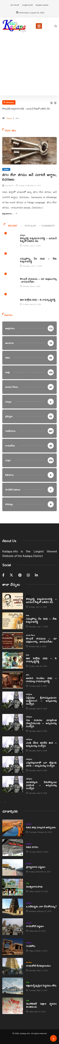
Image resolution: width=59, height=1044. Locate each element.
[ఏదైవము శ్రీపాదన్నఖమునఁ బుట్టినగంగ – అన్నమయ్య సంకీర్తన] (12, 700)
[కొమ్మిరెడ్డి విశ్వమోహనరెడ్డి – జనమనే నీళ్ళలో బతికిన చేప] (12, 601)
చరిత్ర (27, 883)
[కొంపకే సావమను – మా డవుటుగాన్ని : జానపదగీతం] (12, 640)
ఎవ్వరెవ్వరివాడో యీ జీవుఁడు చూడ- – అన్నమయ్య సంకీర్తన (41, 764)
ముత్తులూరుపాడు (34, 886)
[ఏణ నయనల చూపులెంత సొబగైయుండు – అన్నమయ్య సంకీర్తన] (12, 722)
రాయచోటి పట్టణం (35, 926)
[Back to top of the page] (53, 1039)
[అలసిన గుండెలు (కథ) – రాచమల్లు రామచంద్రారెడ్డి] (12, 680)
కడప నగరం (32, 846)
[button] (51, 102)
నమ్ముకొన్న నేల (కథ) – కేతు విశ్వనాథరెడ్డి (38, 260)
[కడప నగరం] (12, 847)
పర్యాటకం (29, 823)
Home (9, 118)
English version (42, 5)
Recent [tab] (12, 225)
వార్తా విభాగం (9, 185)
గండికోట (30, 945)
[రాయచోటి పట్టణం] (12, 926)
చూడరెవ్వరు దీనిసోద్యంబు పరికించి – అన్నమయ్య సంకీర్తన (41, 785)
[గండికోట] (12, 946)
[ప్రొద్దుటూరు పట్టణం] (12, 867)
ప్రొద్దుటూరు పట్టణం (35, 866)
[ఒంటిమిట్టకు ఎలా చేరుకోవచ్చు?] (12, 907)
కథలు (21, 255)
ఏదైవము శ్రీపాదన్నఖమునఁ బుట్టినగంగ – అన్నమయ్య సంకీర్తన (41, 700)
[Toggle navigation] (39, 26)
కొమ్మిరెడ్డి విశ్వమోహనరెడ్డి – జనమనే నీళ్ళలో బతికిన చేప (26, 108)
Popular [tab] (30, 225)
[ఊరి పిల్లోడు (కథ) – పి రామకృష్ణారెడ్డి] (12, 660)
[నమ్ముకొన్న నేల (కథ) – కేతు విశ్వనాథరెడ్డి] (12, 620)
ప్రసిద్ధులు (22, 235)
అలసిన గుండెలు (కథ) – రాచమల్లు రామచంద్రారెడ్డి (41, 679)
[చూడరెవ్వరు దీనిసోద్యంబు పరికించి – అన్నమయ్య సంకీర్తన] (12, 784)
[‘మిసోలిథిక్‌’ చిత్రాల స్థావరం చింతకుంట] (12, 1005)
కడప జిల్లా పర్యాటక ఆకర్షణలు (41, 827)
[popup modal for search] (56, 26)
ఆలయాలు (29, 962)
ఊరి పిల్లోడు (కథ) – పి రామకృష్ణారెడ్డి (38, 299)
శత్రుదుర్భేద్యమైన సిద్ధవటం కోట (41, 985)
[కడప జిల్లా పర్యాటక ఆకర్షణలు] (12, 828)
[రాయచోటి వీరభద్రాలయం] (12, 966)
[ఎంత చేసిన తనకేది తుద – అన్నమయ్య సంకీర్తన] (12, 744)
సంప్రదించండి (27, 5)
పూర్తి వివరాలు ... (8, 213)
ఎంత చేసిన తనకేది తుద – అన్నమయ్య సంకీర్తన (41, 744)
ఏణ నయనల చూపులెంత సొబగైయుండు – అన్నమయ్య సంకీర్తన (41, 723)
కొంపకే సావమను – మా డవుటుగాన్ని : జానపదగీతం (38, 280)
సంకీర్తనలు (29, 694)
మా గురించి (15, 5)
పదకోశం (6, 169)
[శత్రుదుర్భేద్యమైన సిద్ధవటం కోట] (12, 986)
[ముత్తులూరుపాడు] (12, 887)
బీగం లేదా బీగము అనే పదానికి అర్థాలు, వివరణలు (29, 177)
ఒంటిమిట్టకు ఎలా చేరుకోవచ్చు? (41, 906)
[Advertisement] (29, 69)
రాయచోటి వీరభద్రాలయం (38, 965)
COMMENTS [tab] (48, 225)
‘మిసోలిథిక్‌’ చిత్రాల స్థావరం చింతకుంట (41, 1005)
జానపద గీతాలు (24, 275)
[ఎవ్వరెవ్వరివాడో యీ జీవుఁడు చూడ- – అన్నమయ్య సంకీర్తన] (12, 764)
